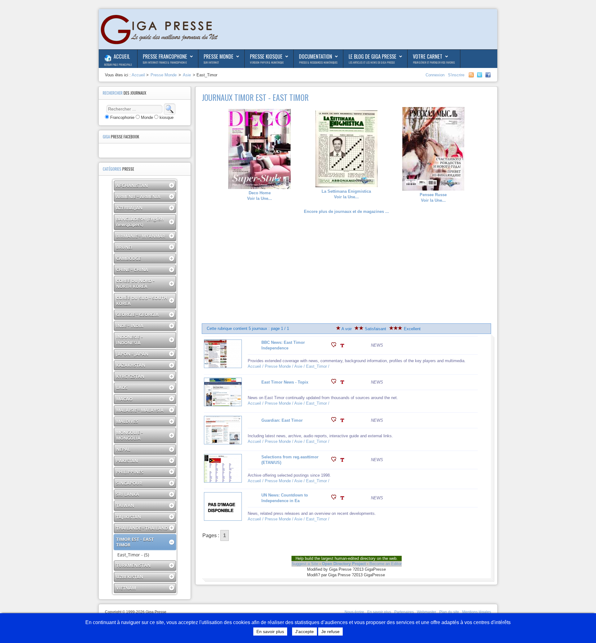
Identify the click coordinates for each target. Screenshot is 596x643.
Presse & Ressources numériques (318, 62)
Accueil (122, 56)
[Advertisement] (346, 269)
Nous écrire (354, 612)
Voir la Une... (259, 196)
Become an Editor (385, 563)
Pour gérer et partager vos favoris (434, 62)
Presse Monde (218, 56)
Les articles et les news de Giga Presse (372, 62)
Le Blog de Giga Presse (372, 56)
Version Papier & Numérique (267, 62)
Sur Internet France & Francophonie (165, 62)
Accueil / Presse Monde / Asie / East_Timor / (289, 366)
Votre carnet (427, 56)
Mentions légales (476, 612)
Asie (187, 75)
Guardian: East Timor (282, 420)
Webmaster (426, 612)
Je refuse (330, 631)
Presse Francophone (165, 56)
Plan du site (449, 612)
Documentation (315, 56)
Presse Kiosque (266, 56)
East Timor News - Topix (284, 382)
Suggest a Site (304, 563)
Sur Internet (211, 62)
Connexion (436, 75)
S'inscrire (456, 75)
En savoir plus (379, 612)
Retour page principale (118, 64)
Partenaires (404, 612)
